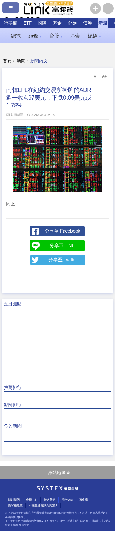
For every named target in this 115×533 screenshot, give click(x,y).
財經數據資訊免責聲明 (43, 505)
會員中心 (31, 499)
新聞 (102, 22)
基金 (57, 22)
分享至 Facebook (62, 231)
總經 (94, 35)
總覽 (16, 35)
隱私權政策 (15, 505)
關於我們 (14, 499)
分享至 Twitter (62, 259)
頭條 (35, 35)
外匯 (72, 22)
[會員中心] (108, 8)
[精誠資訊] (57, 489)
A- (95, 76)
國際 (42, 22)
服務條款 (67, 499)
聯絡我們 (49, 499)
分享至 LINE (62, 245)
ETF (27, 22)
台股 (56, 35)
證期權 (10, 22)
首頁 (7, 61)
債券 (87, 22)
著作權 (83, 499)
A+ (104, 76)
